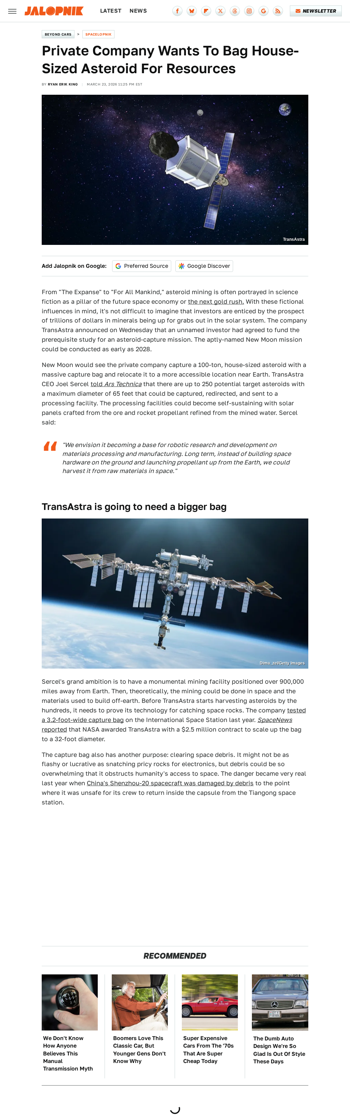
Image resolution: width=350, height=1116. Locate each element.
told (116, 384)
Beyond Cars (58, 34)
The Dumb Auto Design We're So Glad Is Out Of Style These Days (279, 1050)
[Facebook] (177, 11)
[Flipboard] (206, 11)
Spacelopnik (98, 34)
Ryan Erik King (63, 84)
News (138, 11)
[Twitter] (220, 11)
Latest (110, 11)
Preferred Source (146, 266)
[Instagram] (249, 11)
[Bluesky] (192, 11)
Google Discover (208, 266)
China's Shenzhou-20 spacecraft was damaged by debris (170, 783)
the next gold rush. (216, 301)
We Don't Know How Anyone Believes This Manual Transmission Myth (68, 1053)
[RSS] (278, 11)
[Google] (263, 11)
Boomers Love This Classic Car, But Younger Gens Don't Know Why (139, 1049)
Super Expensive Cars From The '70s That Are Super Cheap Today (208, 1049)
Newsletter (319, 11)
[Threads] (235, 11)
